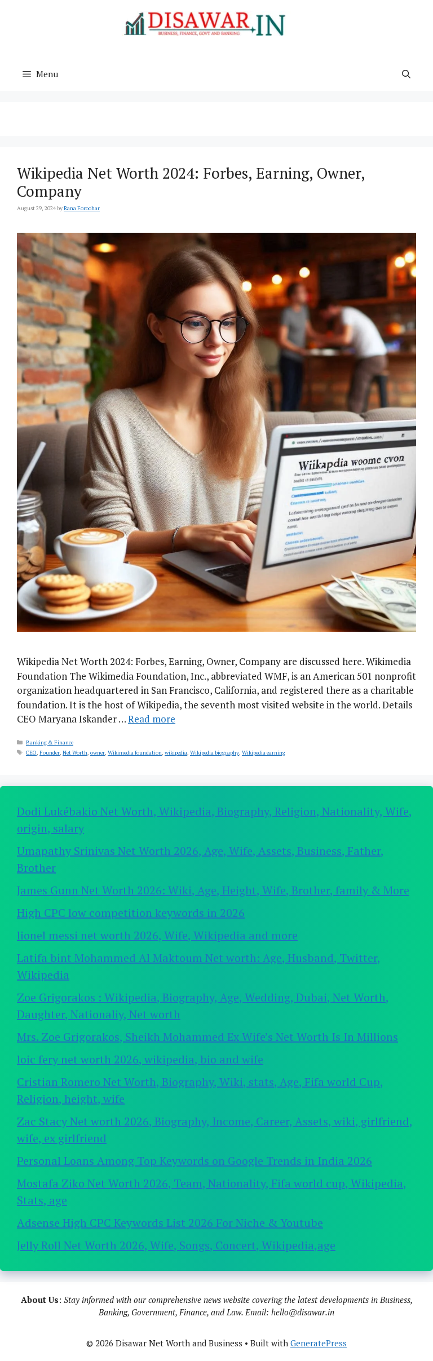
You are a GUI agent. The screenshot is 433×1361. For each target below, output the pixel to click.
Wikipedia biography (214, 752)
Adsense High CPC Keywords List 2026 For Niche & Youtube (170, 1222)
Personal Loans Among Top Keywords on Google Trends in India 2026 (194, 1160)
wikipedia (176, 752)
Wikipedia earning (263, 752)
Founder (49, 752)
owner (97, 752)
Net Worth (75, 752)
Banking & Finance (49, 742)
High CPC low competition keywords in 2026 (131, 912)
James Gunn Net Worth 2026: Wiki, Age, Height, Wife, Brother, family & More (213, 890)
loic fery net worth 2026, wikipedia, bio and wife (140, 1059)
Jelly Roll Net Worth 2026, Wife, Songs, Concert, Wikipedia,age (176, 1245)
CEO (31, 752)
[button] (406, 74)
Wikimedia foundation (135, 752)
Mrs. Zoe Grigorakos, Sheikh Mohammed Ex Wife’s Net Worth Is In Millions (207, 1036)
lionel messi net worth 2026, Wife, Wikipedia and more (157, 935)
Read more (151, 718)
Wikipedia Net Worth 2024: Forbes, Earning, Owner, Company (191, 182)
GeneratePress (318, 1343)
